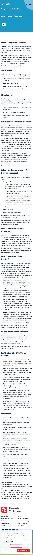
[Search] (26, 4)
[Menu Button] (30, 4)
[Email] (4, 24)
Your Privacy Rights (9, 541)
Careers (19, 516)
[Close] (30, 531)
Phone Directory (6, 523)
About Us (3, 525)
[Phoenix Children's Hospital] (6, 4)
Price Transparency (23, 521)
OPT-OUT (16, 546)
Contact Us (4, 516)
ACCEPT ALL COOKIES (23, 550)
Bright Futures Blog (23, 518)
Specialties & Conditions (12, 9)
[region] (17, 542)
